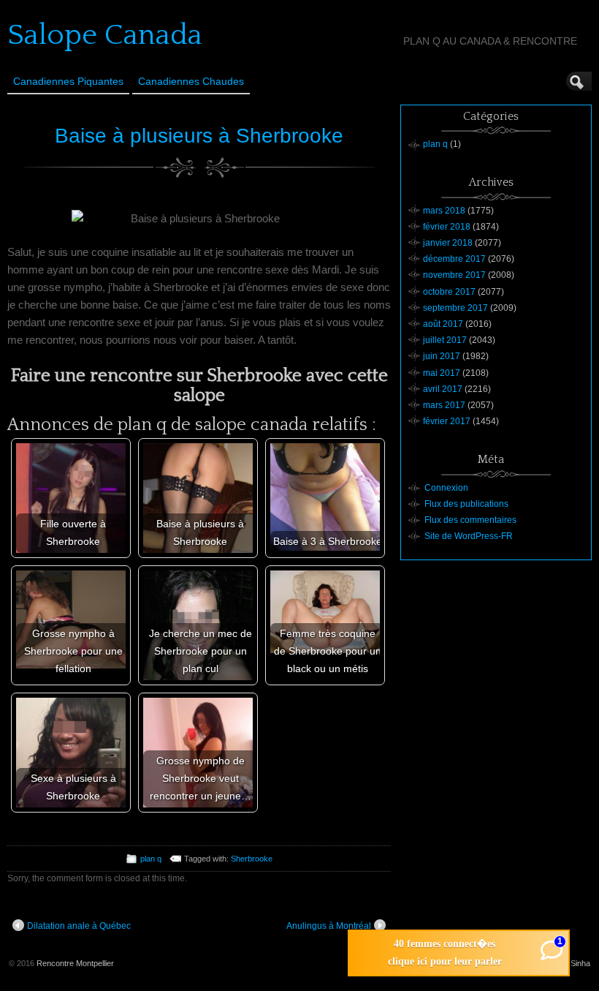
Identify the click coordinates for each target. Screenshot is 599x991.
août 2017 (443, 324)
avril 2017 (442, 389)
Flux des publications (466, 504)
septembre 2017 (455, 308)
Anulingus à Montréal (328, 926)
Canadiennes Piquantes (68, 81)
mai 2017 (441, 373)
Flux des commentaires (470, 520)
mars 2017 (444, 405)
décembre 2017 (454, 259)
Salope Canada (104, 35)
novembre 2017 (454, 275)
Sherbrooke (251, 858)
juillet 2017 (445, 340)
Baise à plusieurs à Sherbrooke (199, 135)
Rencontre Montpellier (75, 963)
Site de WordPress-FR (468, 536)
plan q (150, 858)
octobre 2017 (449, 292)
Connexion (446, 488)
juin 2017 (441, 356)
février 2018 (446, 227)
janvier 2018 (448, 243)
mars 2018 (444, 211)
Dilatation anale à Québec (79, 926)
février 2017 (446, 421)
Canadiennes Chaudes (191, 81)
